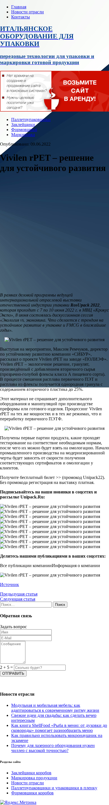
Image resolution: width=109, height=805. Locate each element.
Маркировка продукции (34, 777)
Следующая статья (17, 599)
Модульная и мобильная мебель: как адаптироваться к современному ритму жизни (55, 708)
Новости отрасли (27, 11)
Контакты (20, 17)
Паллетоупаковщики (31, 119)
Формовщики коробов (32, 792)
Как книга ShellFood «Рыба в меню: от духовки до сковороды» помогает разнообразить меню (59, 728)
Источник (9, 584)
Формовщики (24, 129)
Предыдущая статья (18, 594)
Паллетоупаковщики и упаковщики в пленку (54, 787)
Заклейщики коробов (31, 772)
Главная (18, 6)
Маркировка (23, 134)
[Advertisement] (54, 233)
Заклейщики (23, 124)
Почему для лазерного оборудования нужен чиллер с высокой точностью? (53, 748)
